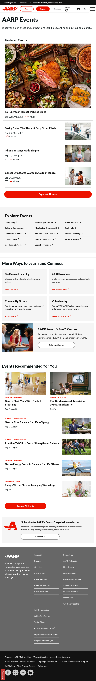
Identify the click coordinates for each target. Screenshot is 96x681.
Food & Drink (11, 239)
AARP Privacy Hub (22, 657)
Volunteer (38, 567)
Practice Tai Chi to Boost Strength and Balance (32, 443)
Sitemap (8, 657)
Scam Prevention (43, 245)
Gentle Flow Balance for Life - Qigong (27, 422)
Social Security (71, 222)
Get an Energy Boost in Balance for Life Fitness (32, 464)
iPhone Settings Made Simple (22, 150)
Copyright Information (47, 661)
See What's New (59, 289)
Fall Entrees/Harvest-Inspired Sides (25, 111)
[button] (85, 9)
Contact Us (68, 555)
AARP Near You (61, 274)
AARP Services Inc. (71, 604)
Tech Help (69, 228)
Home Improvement (44, 222)
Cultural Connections (14, 228)
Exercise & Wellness (14, 233)
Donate (37, 561)
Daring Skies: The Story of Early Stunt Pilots (30, 128)
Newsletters (68, 567)
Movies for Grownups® (46, 228)
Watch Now (10, 289)
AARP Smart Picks (42, 585)
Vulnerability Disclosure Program (74, 661)
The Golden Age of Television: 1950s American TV (67, 403)
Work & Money (72, 239)
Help (78, 9)
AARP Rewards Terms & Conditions (20, 661)
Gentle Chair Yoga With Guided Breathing (23, 403)
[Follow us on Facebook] (8, 673)
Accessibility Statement (60, 657)
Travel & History (72, 233)
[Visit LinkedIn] (31, 673)
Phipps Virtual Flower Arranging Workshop (30, 485)
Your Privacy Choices (26, 666)
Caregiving (10, 222)
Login (67, 7)
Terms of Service (40, 657)
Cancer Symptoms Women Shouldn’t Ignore (30, 172)
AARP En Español (70, 561)
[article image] (48, 107)
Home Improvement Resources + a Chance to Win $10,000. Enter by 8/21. (33, 3)
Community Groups (16, 301)
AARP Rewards (40, 579)
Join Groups (10, 316)
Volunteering (59, 301)
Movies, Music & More (45, 233)
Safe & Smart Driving (44, 239)
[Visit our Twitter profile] (15, 673)
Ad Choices (10, 666)
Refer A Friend (69, 573)
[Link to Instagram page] (23, 673)
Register (58, 9)
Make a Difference (60, 316)
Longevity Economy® (43, 640)
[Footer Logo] (17, 556)
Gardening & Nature (14, 245)
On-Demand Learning (17, 274)
